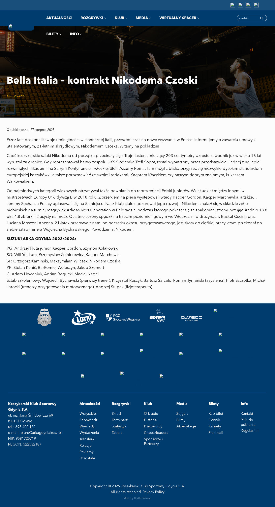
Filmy (180, 420)
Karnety (215, 426)
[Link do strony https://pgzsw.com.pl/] (123, 317)
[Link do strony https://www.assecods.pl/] (192, 317)
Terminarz (120, 420)
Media (142, 18)
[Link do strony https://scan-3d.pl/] (236, 338)
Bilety (52, 34)
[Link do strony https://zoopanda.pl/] (98, 380)
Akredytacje (186, 426)
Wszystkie (88, 414)
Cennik (214, 420)
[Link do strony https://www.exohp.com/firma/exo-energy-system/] (236, 357)
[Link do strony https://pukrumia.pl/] (177, 380)
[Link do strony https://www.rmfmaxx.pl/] (118, 338)
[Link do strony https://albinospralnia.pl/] (79, 338)
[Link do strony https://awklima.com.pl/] (196, 357)
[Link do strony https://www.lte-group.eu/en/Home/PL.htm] (231, 317)
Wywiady (87, 426)
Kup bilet (216, 414)
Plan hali (216, 433)
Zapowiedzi (89, 420)
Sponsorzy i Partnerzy (153, 441)
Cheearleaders (156, 433)
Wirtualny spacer (177, 18)
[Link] (232, 5)
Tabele (117, 433)
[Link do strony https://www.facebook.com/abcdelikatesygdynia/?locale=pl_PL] (137, 380)
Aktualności (59, 18)
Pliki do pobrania (248, 422)
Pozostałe (87, 458)
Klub (119, 18)
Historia (150, 420)
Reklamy (87, 452)
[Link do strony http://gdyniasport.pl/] (157, 317)
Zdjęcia (182, 414)
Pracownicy (153, 426)
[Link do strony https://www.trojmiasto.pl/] (157, 338)
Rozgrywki (92, 18)
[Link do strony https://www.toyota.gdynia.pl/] (39, 338)
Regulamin (249, 430)
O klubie (151, 414)
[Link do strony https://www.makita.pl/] (79, 357)
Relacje (86, 446)
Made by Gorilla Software (137, 498)
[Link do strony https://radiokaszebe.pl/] (196, 338)
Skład (116, 414)
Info (74, 34)
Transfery (87, 439)
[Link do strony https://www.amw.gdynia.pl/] (44, 317)
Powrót (18, 96)
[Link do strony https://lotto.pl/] (83, 317)
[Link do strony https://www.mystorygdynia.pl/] (39, 357)
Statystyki (119, 426)
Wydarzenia (89, 433)
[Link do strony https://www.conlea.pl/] (118, 357)
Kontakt (247, 414)
